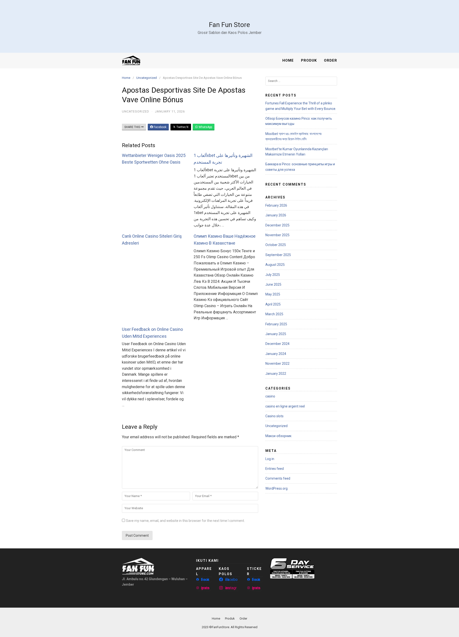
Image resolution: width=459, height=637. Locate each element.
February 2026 (276, 205)
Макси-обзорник (278, 436)
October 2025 (275, 245)
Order (330, 60)
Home (288, 60)
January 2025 (275, 334)
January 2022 (275, 373)
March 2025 (274, 314)
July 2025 (272, 275)
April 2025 (273, 304)
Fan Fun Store (229, 25)
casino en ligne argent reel (285, 406)
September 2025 (278, 255)
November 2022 (277, 363)
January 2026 (275, 215)
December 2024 (277, 344)
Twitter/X (182, 127)
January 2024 (275, 354)
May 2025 (272, 294)
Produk (309, 60)
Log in (269, 459)
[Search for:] (301, 81)
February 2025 (276, 324)
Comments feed (277, 478)
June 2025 (273, 284)
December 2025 (277, 225)
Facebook (159, 127)
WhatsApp (205, 127)
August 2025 (275, 265)
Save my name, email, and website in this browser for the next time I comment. (185, 521)
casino (270, 396)
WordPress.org (276, 488)
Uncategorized (146, 78)
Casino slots (274, 416)
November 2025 (277, 235)
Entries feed (274, 469)
